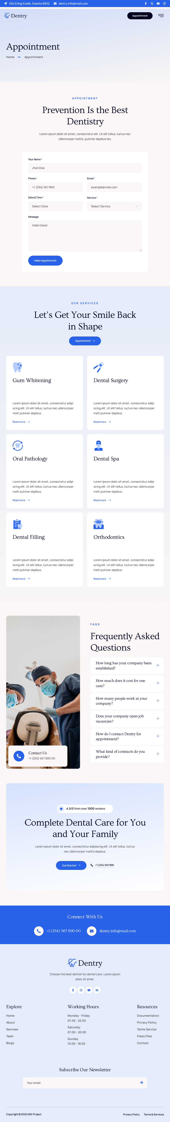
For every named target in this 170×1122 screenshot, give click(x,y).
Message (33, 216)
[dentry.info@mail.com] (91, 931)
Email (91, 178)
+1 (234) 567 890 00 (63, 931)
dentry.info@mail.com (73, 3)
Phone (32, 178)
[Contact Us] (18, 756)
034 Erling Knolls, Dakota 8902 (29, 3)
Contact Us (37, 753)
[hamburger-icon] (161, 16)
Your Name (35, 159)
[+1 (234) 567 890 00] (39, 931)
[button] (127, 666)
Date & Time (36, 197)
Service (92, 197)
